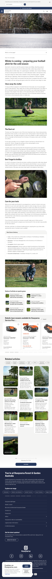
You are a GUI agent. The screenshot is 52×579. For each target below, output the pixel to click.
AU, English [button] (7, 11)
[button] (18, 324)
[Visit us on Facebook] (11, 556)
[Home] (2, 11)
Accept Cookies (26, 566)
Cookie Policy (7, 574)
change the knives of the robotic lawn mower (24, 152)
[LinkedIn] (31, 556)
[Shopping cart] (47, 11)
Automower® (8, 144)
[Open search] (43, 11)
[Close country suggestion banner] (50, 2)
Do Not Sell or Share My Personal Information (26, 571)
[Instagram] (21, 556)
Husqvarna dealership (16, 209)
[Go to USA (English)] (25, 4)
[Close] (30, 563)
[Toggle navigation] (50, 11)
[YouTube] (40, 556)
